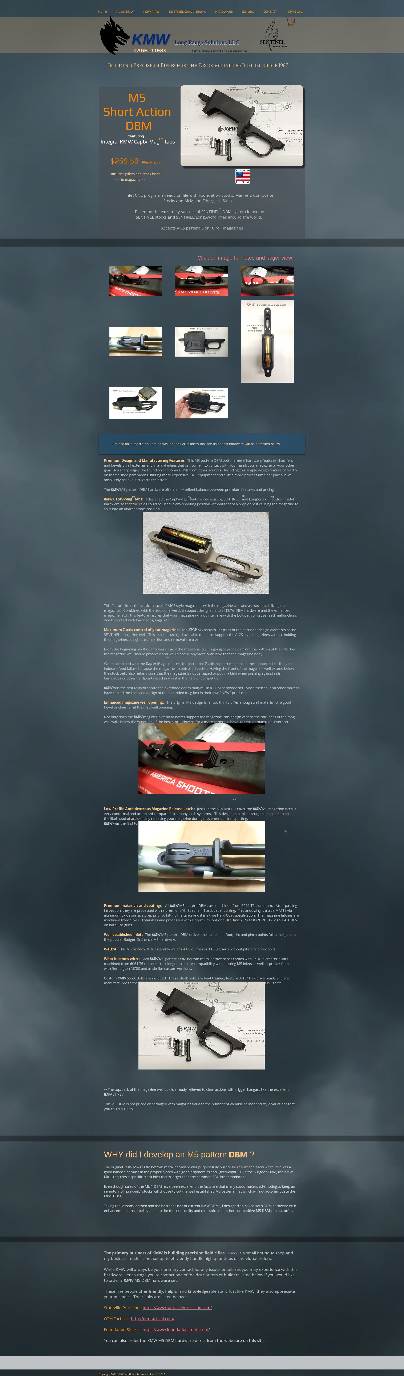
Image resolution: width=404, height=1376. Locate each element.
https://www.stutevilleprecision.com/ (177, 1307)
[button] (125, 11)
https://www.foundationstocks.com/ (176, 1329)
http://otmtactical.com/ (152, 1318)
